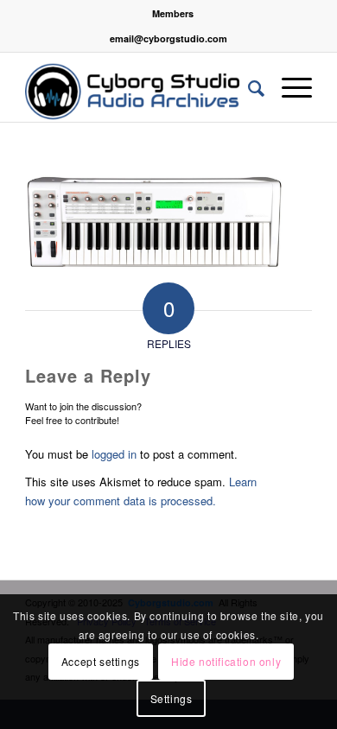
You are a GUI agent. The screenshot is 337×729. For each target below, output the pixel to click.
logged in (114, 454)
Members (173, 13)
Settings (171, 698)
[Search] (247, 87)
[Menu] (288, 87)
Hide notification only (226, 661)
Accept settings (100, 661)
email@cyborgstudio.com (168, 38)
